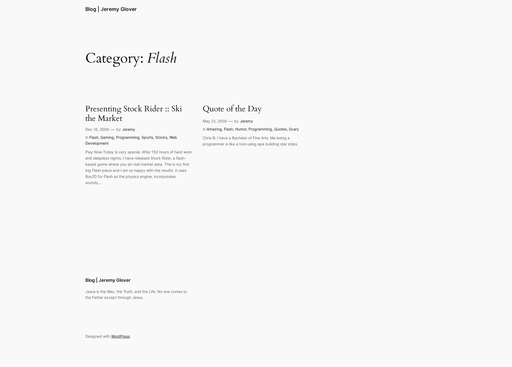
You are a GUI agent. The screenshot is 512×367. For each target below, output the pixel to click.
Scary (294, 129)
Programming (127, 137)
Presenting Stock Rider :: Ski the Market (133, 113)
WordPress (120, 336)
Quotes (280, 129)
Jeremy (128, 129)
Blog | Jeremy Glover (111, 9)
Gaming (107, 137)
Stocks (161, 137)
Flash (93, 137)
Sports (147, 137)
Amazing (214, 129)
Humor (240, 129)
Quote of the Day (232, 109)
